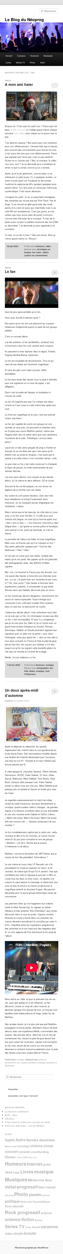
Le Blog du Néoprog (24, 19)
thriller (28, 1227)
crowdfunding (40, 1152)
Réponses (30, 674)
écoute (30, 1233)
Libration (9, 1118)
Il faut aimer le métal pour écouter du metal (27, 1122)
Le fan (10, 271)
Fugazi (24, 1062)
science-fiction (19, 1219)
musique (50, 664)
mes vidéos (19, 133)
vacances (49, 1226)
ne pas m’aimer (17, 129)
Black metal (11, 1146)
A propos (21, 55)
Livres (8, 62)
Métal (48, 1180)
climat (48, 1145)
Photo (32, 62)
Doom (20, 1157)
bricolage (23, 1146)
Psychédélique (41, 1201)
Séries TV (20, 62)
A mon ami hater (19, 84)
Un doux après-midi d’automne (21, 693)
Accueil (9, 55)
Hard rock (32, 1157)
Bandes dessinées (40, 1140)
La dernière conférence (17, 1111)
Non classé (47, 1187)
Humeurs (34, 55)
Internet (34, 1164)
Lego (16, 1172)
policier (46, 1195)
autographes (43, 667)
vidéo (48, 246)
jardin (47, 1164)
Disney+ (11, 1157)
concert (11, 1151)
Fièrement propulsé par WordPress (31, 1247)
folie (26, 671)
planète (35, 1194)
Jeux (8, 1172)
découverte (10, 1062)
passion (50, 1062)
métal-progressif (21, 1187)
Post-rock (26, 1201)
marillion (32, 1062)
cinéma (36, 1145)
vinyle (18, 1233)
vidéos (45, 252)
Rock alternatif (14, 1206)
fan (33, 252)
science (46, 1213)
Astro (42, 62)
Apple (10, 1139)
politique (12, 1201)
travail (36, 1227)
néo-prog (9, 1195)
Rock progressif (22, 1212)
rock (47, 671)
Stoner (39, 1220)
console (24, 1151)
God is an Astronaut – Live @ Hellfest (24, 1125)
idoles (32, 671)
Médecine (36, 1179)
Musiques (48, 55)
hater (38, 252)
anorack (42, 1059)
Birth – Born (11, 1115)
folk (25, 1157)
